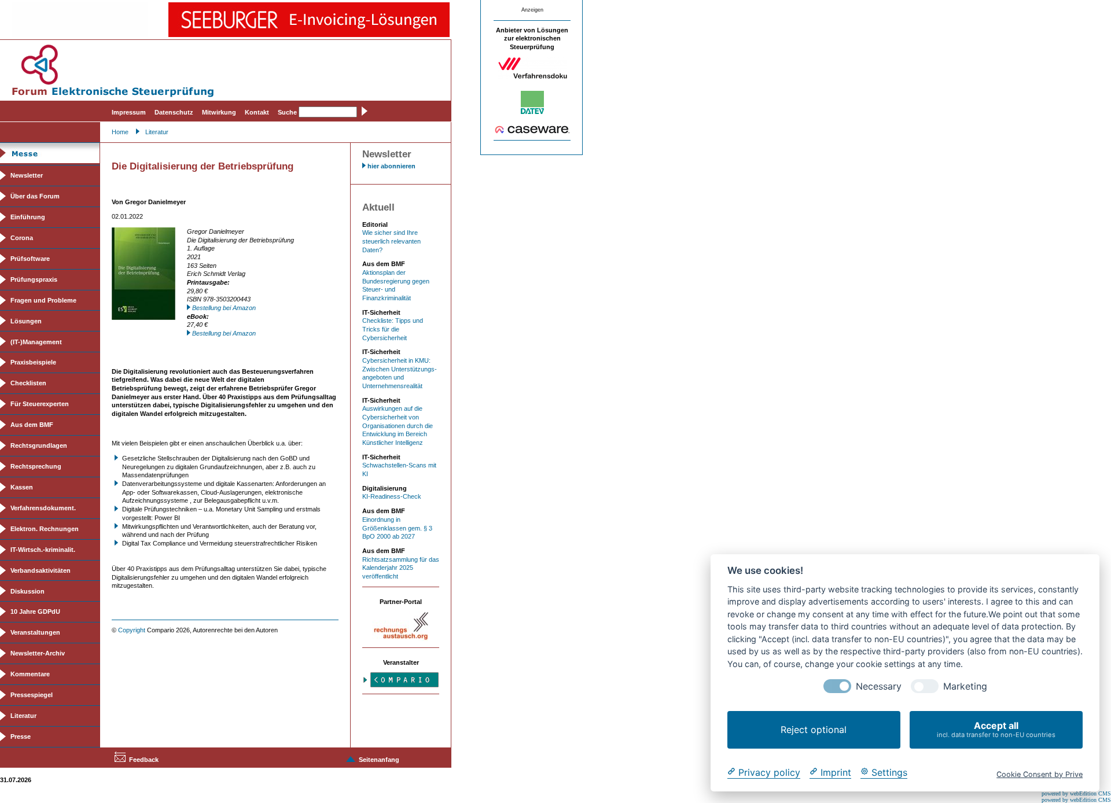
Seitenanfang (379, 759)
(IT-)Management (36, 341)
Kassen (21, 487)
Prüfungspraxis (33, 279)
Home (120, 131)
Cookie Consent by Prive (1039, 773)
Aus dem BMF (31, 424)
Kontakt (257, 112)
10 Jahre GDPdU (35, 611)
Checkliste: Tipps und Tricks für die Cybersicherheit (392, 329)
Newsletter (26, 175)
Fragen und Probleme (43, 300)
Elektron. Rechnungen (44, 528)
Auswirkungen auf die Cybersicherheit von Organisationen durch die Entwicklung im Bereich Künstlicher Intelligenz (397, 425)
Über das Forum (35, 196)
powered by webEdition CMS (1076, 793)
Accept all (996, 729)
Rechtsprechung (35, 466)
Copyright (131, 630)
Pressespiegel (31, 694)
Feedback (144, 759)
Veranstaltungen (35, 632)
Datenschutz (173, 112)
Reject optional (814, 729)
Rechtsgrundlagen (38, 445)
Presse (20, 736)
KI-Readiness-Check (391, 496)
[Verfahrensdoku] (532, 76)
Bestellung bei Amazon (224, 307)
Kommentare (30, 674)
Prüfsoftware (30, 258)
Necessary (879, 686)
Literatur (156, 131)
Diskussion (27, 591)
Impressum (129, 112)
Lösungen (26, 321)
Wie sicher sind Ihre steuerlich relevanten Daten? (391, 241)
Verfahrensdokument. (43, 507)
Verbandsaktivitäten (40, 570)
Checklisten (28, 383)
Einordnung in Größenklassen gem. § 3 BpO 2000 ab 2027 (397, 528)
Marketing (965, 686)
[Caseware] (532, 131)
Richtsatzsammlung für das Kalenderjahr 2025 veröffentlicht (400, 568)
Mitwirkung (219, 112)
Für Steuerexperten (39, 403)
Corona (21, 237)
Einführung (27, 216)
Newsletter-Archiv (37, 653)
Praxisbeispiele (33, 362)
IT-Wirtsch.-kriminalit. (42, 549)
